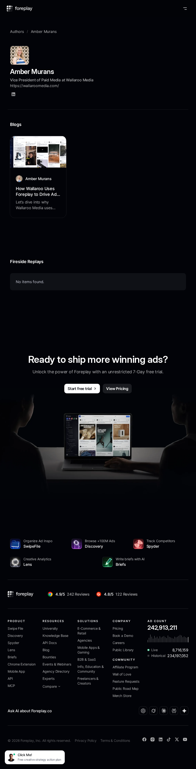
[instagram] (152, 739)
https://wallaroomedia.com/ (34, 85)
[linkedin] (13, 94)
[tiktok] (168, 739)
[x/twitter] (177, 739)
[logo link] (20, 594)
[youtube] (185, 739)
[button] (185, 8)
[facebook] (144, 739)
